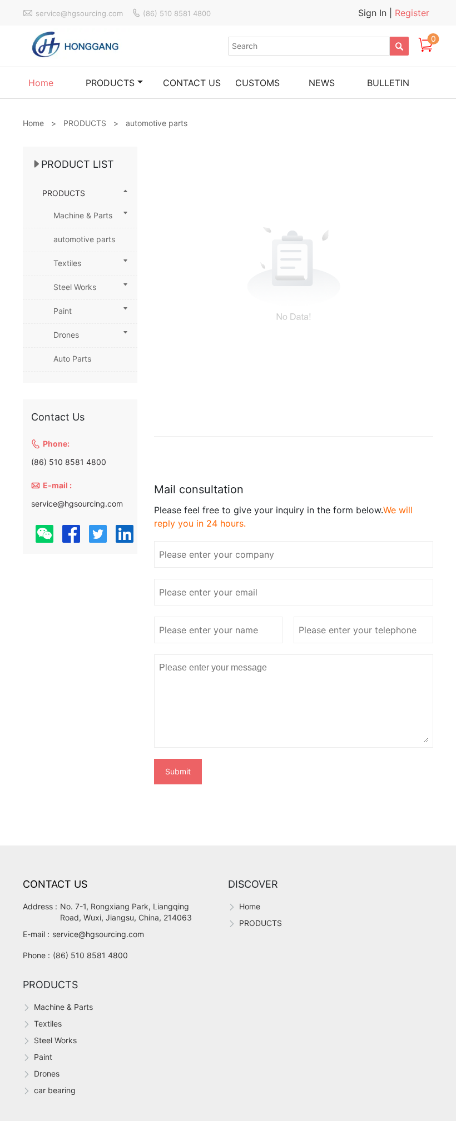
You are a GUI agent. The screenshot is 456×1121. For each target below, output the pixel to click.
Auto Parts (72, 358)
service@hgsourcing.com (98, 934)
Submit (178, 771)
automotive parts (84, 239)
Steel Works (74, 287)
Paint (62, 311)
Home (40, 82)
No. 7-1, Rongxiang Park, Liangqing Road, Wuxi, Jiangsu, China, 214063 (126, 912)
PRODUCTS (110, 82)
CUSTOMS (257, 82)
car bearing (55, 1090)
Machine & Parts (82, 215)
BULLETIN (388, 82)
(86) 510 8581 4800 (90, 955)
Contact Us (55, 884)
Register (412, 12)
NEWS (322, 82)
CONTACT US (192, 82)
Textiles (67, 263)
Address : (40, 906)
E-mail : (36, 934)
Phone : (36, 955)
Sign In (373, 12)
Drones (66, 334)
